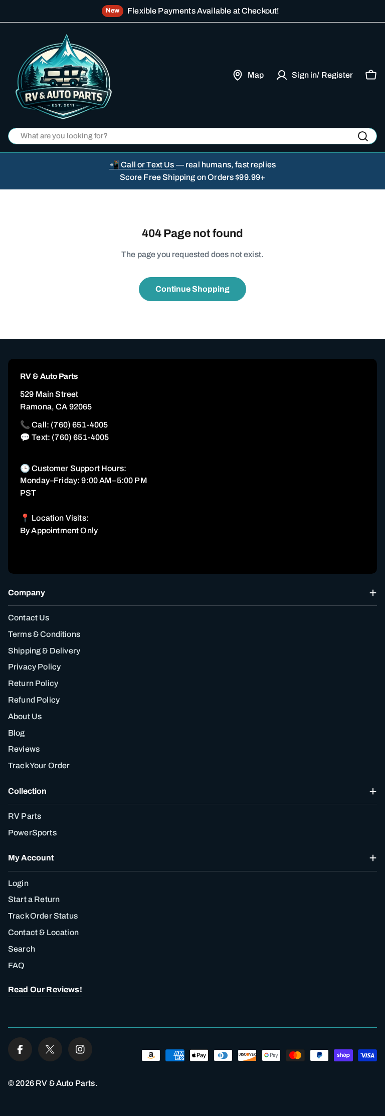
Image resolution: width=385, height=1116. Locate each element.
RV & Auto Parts (65, 1083)
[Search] (363, 136)
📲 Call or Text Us (142, 164)
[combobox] (192, 136)
